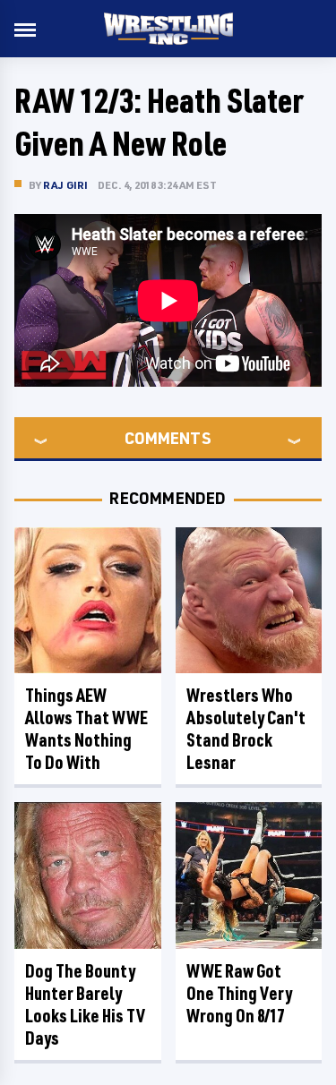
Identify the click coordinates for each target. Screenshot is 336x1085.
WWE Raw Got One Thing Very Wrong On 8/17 (239, 993)
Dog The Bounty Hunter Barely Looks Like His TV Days (85, 1004)
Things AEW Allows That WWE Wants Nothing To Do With (86, 728)
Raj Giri (66, 185)
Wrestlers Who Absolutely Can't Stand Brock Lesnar (246, 728)
